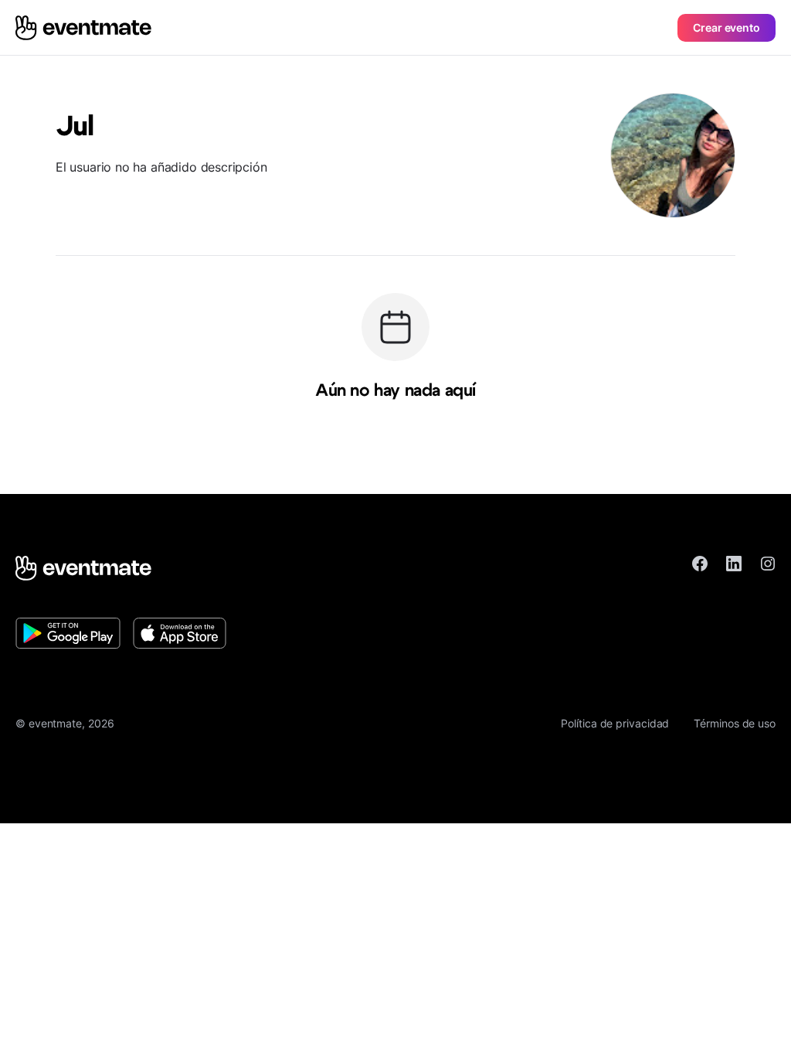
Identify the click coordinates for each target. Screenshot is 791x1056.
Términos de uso (735, 723)
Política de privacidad (615, 723)
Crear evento (726, 27)
